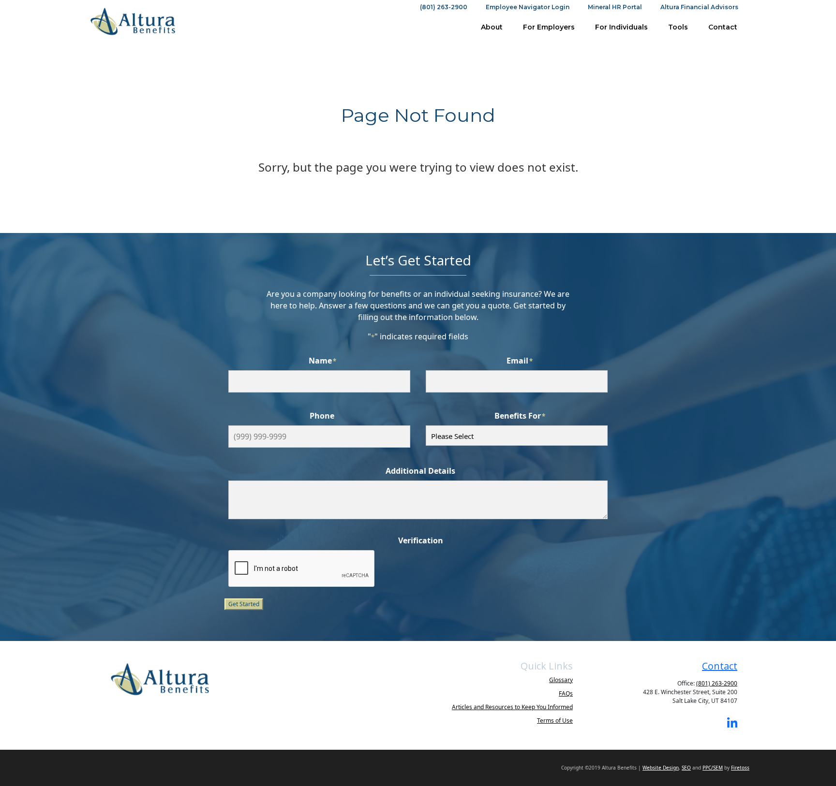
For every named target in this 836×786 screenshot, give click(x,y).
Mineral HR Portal (615, 7)
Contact (722, 27)
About (492, 27)
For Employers (549, 27)
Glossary (561, 680)
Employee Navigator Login (527, 7)
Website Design (660, 767)
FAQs (566, 693)
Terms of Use (555, 720)
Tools (678, 27)
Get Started (243, 604)
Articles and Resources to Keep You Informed (512, 707)
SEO (686, 767)
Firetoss (740, 767)
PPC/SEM (712, 767)
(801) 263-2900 (443, 7)
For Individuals (621, 27)
